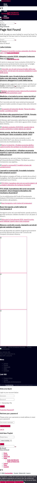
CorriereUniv (9, 385)
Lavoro (6, 9)
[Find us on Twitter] (2, 8)
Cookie (6, 380)
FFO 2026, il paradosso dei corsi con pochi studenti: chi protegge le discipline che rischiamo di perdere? (17, 191)
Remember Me (7, 403)
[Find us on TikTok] (1, 8)
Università (7, 7)
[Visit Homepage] (5, 1)
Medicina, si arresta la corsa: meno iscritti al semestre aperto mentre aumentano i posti (18, 97)
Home (5, 4)
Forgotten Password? (7, 410)
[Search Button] (15, 23)
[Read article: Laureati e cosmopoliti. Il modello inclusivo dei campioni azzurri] (18, 166)
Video (5, 369)
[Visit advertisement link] (13, 272)
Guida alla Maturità (13, 12)
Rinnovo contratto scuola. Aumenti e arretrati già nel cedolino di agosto (18, 226)
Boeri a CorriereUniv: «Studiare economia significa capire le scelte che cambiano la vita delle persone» (18, 152)
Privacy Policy (8, 378)
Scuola (6, 6)
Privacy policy (19, 482)
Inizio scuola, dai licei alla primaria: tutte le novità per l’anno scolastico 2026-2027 (17, 133)
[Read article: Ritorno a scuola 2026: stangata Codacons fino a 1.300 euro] (18, 52)
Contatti (6, 371)
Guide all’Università (13, 14)
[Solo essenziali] (24, 482)
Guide (5, 458)
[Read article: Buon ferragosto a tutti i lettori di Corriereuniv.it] (18, 203)
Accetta (3, 482)
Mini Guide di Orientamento (12, 382)
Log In (2, 429)
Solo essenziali (10, 482)
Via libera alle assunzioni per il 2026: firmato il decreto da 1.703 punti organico (18, 115)
